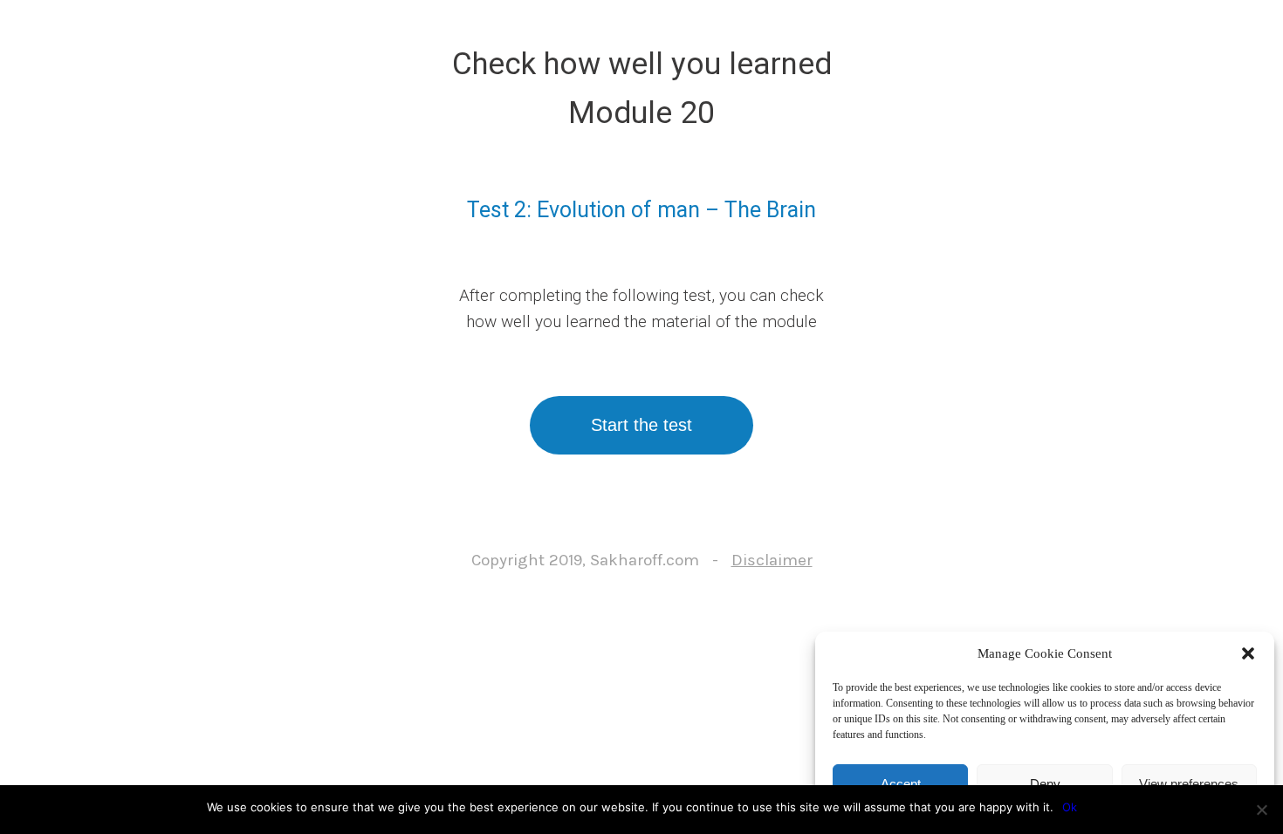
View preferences (1188, 783)
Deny (1045, 783)
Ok (1069, 807)
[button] (1248, 653)
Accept (901, 783)
